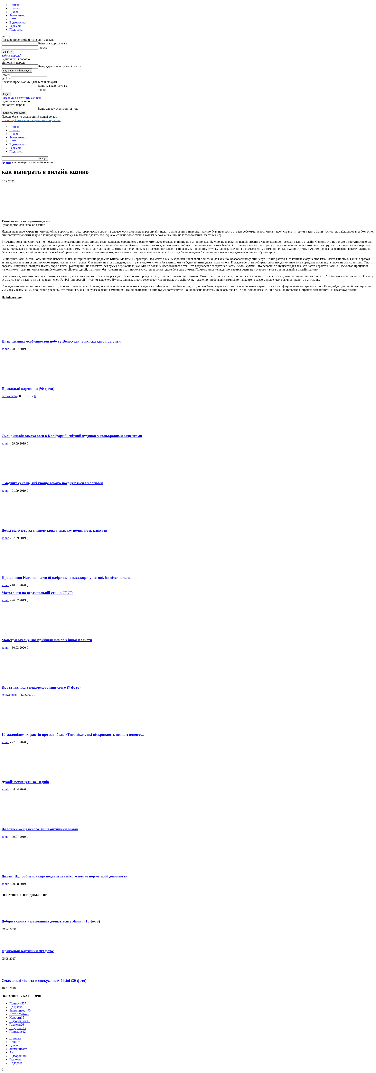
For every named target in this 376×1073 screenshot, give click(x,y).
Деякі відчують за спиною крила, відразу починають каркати (54, 530)
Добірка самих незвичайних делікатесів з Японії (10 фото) (51, 921)
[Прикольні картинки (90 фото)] (33, 381)
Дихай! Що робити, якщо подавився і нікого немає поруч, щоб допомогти (64, 876)
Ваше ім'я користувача (53, 43)
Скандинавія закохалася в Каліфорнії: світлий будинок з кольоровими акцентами (72, 436)
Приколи (15, 4)
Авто (12, 19)
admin (5, 349)
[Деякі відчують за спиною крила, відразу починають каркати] (33, 522)
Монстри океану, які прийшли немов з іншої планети (47, 640)
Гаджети (15, 26)
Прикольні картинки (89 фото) (28, 951)
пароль (42, 47)
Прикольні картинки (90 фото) (28, 389)
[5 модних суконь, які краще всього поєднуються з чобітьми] (33, 475)
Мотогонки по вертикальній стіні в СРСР (37, 593)
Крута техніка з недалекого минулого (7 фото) (41, 687)
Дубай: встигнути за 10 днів (25, 782)
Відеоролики (18, 22)
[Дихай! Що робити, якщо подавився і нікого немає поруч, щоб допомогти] (33, 868)
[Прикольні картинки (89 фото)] (11, 943)
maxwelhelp (9, 396)
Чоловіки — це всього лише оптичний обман (40, 829)
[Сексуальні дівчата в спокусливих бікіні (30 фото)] (11, 973)
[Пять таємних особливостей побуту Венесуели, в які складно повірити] (33, 333)
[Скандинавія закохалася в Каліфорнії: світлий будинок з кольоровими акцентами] (33, 428)
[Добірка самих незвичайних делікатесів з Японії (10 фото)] (11, 913)
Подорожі (16, 29)
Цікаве (13, 12)
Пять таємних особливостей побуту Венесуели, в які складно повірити (61, 341)
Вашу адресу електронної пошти (59, 66)
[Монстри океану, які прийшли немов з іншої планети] (33, 632)
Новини (14, 8)
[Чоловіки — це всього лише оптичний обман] (33, 821)
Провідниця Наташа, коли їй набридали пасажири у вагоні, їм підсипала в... (67, 577)
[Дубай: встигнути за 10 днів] (33, 774)
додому (6, 162)
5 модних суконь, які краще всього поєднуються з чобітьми (52, 483)
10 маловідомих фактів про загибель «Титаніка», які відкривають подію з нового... (73, 734)
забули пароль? (12, 55)
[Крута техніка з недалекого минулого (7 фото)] (33, 679)
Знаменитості (18, 15)
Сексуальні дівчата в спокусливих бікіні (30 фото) (44, 980)
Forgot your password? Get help (22, 97)
